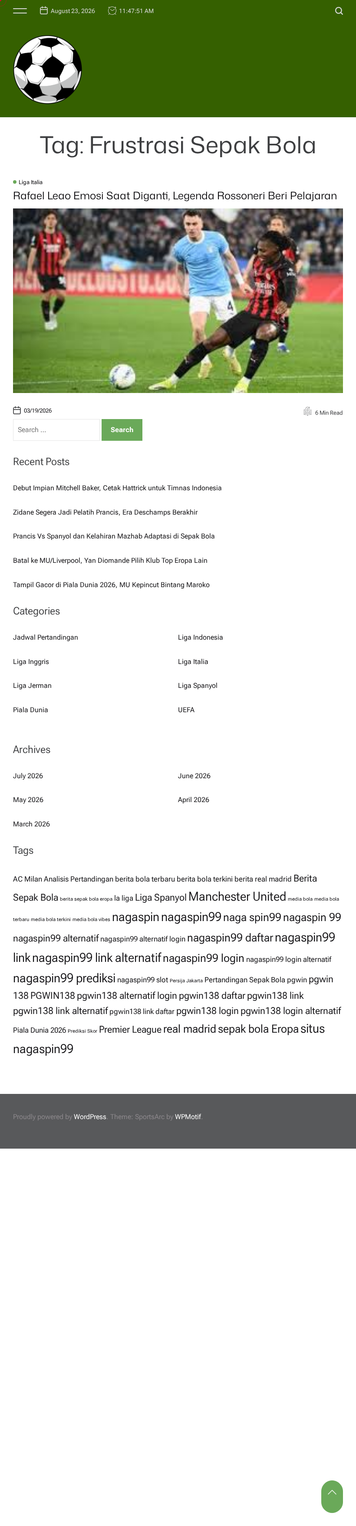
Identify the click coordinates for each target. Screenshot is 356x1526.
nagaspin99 (191, 916)
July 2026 (28, 776)
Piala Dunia (30, 710)
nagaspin (135, 916)
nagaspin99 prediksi (64, 978)
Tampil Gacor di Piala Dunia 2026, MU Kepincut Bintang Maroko (111, 585)
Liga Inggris (31, 661)
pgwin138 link (275, 995)
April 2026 (193, 800)
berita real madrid (263, 879)
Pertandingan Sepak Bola (244, 979)
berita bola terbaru (145, 879)
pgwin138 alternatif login (127, 995)
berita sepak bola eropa (86, 899)
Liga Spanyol (198, 685)
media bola (300, 899)
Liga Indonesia (200, 637)
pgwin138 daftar (212, 995)
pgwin (297, 979)
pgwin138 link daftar (142, 1011)
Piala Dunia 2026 (39, 1030)
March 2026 (31, 824)
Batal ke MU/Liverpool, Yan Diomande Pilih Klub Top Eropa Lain (110, 560)
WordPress (90, 1117)
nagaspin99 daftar (230, 937)
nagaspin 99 (312, 917)
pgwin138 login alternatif (291, 1010)
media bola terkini (51, 919)
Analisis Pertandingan (78, 879)
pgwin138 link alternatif (60, 1010)
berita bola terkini (205, 879)
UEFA (186, 710)
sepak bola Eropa (258, 1028)
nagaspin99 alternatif (56, 938)
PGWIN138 (52, 995)
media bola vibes (91, 919)
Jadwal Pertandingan (45, 637)
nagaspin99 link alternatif (96, 957)
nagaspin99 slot (142, 979)
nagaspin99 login (203, 957)
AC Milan (27, 879)
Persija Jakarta (186, 981)
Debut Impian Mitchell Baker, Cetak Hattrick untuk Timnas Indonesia (117, 488)
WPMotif (188, 1117)
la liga (123, 898)
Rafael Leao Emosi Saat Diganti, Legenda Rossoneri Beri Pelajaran (175, 195)
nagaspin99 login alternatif (288, 959)
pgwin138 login (207, 1010)
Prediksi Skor (82, 1031)
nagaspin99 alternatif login (142, 939)
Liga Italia (31, 182)
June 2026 (194, 776)
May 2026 (28, 800)
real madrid (189, 1028)
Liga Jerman (32, 685)
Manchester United (237, 896)
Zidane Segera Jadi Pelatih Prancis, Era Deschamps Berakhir (105, 512)
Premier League (130, 1029)
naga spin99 (252, 917)
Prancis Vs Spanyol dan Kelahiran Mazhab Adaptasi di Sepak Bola (114, 536)
